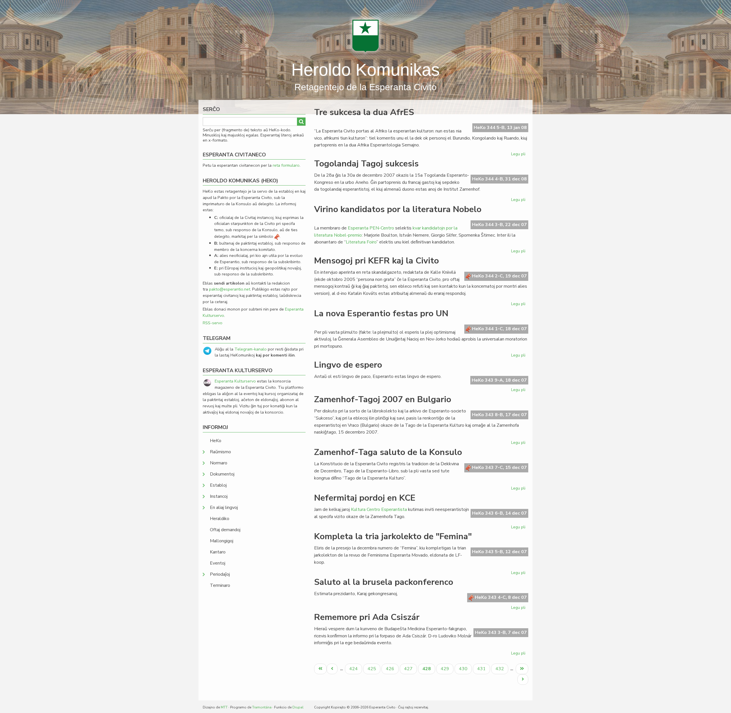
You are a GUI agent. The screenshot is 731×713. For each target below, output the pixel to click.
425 (372, 668)
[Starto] (365, 36)
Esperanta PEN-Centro (371, 228)
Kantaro (218, 552)
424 (354, 668)
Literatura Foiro (361, 242)
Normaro (218, 463)
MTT (224, 707)
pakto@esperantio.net (229, 289)
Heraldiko (219, 518)
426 (390, 668)
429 (445, 668)
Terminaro (220, 585)
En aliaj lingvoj (224, 507)
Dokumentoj (222, 474)
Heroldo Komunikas (365, 69)
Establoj (218, 485)
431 (482, 668)
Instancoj (219, 496)
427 (409, 668)
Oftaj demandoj (225, 530)
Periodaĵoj (220, 574)
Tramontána (262, 707)
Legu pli (519, 155)
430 (464, 668)
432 (500, 668)
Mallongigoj (221, 541)
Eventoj (217, 563)
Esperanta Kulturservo (235, 381)
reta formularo (286, 165)
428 (428, 669)
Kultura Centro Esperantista (379, 509)
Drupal (298, 707)
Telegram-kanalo (250, 349)
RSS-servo (212, 323)
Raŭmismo (220, 452)
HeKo (215, 441)
